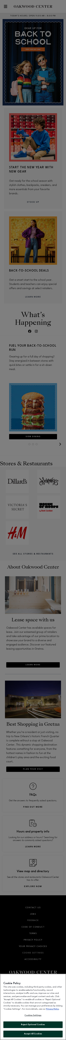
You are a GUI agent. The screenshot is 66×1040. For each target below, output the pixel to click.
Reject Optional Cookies (33, 1025)
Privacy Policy (52, 1009)
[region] (33, 1007)
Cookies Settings (33, 1015)
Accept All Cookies (33, 1034)
